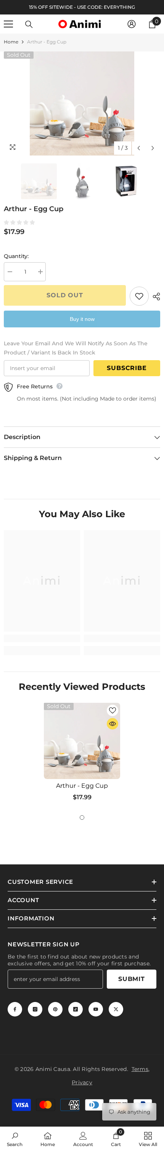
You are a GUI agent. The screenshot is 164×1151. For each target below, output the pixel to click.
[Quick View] (112, 723)
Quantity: (16, 256)
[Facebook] (15, 1009)
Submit (131, 979)
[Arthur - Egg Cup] (82, 741)
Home (11, 42)
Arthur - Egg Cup (82, 785)
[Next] (152, 148)
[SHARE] (154, 296)
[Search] (29, 24)
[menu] (8, 24)
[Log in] (132, 24)
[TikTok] (75, 1009)
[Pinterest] (55, 1009)
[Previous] (138, 148)
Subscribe (126, 368)
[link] (42, 638)
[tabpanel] (82, 755)
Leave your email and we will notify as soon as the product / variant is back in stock (76, 348)
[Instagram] (35, 1009)
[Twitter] (116, 1009)
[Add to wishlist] (139, 296)
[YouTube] (95, 1009)
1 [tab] (82, 817)
